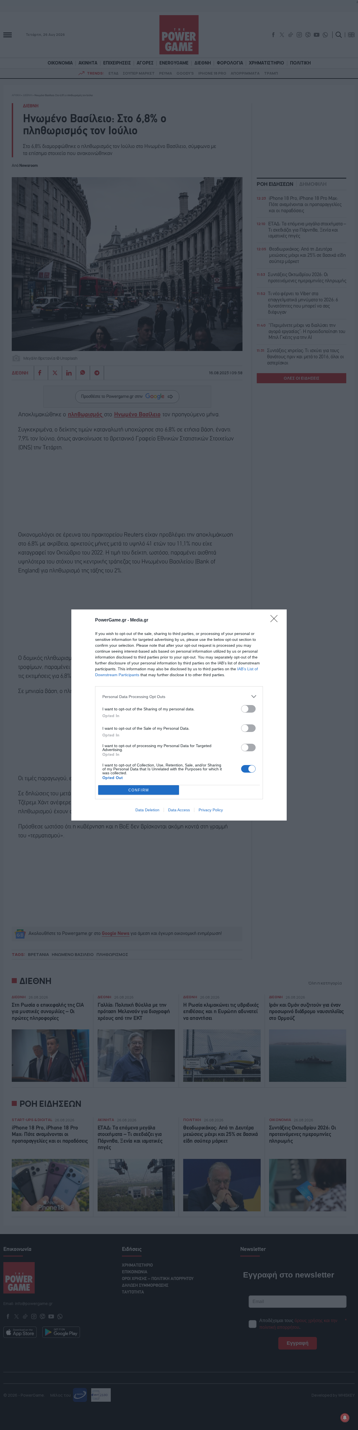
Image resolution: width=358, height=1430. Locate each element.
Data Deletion (147, 810)
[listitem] (179, 696)
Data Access (179, 810)
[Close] (275, 620)
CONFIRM (138, 790)
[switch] (248, 709)
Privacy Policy (211, 810)
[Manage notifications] (344, 1417)
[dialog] (179, 715)
